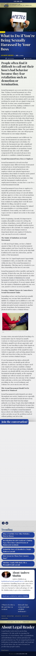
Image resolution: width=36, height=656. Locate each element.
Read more (5, 650)
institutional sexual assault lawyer (12, 581)
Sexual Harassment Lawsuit (25, 616)
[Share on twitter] (6, 523)
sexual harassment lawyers (4, 618)
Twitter (21, 1)
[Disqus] (18, 449)
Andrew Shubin (7, 55)
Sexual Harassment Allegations (10, 616)
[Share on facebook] (3, 523)
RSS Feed (15, 1)
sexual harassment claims (18, 616)
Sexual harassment (3, 616)
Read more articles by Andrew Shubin (15, 596)
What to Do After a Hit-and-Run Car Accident (8, 607)
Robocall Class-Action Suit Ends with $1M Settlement (23, 608)
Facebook (18, 1)
